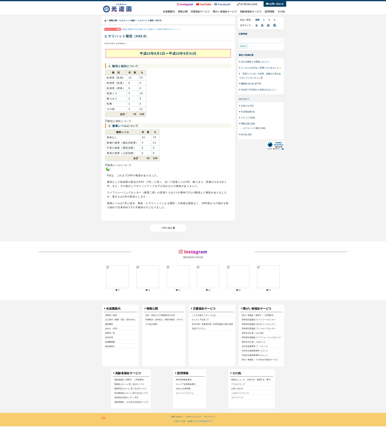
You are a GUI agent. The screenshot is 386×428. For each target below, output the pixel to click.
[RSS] (103, 416)
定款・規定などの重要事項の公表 (160, 315)
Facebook (223, 4)
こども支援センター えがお (204, 315)
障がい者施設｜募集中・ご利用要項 (257, 315)
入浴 (136, 29)
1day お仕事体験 (183, 388)
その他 (281, 11)
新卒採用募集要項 (184, 379)
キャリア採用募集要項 (186, 384)
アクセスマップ (238, 384)
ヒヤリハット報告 (113, 29)
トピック (245, 117)
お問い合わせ (276, 4)
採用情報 (269, 11)
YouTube (205, 4)
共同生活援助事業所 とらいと (255, 351)
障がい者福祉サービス (225, 11)
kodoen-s (122, 43)
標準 (257, 20)
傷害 (130, 29)
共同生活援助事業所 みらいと (255, 355)
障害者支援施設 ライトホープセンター (259, 328)
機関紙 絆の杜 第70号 (251, 83)
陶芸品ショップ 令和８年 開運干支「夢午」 (251, 379)
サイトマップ (237, 397)
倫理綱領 (109, 324)
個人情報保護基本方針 (203, 421)
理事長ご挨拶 (111, 315)
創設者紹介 (110, 346)
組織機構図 (110, 342)
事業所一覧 (110, 333)
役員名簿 (109, 337)
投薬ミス (152, 29)
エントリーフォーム (185, 393)
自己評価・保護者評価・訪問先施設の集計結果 (212, 324)
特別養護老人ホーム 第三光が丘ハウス (131, 393)
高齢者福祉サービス (251, 11)
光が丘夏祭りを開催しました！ (255, 62)
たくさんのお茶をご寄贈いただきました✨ (261, 68)
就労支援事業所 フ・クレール (255, 346)
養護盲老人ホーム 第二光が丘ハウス (130, 388)
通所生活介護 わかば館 (252, 333)
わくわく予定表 (199, 319)
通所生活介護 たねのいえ (253, 342)
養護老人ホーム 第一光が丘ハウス (129, 384)
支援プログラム (199, 328)
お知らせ (245, 105)
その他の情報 (151, 324)
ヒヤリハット (174, 29)
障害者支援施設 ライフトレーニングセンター (262, 337)
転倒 (166, 29)
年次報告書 (246, 111)
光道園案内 (169, 11)
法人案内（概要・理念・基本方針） (120, 319)
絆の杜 (244, 134)
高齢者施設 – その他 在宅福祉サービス (131, 402)
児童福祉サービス (200, 11)
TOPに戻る (167, 228)
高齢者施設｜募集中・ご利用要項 (129, 379)
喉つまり (143, 29)
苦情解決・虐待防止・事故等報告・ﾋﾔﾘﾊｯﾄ (164, 319)
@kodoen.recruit (193, 257)
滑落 (160, 29)
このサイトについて (240, 393)
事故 (125, 29)
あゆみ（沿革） (112, 328)
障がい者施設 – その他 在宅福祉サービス (260, 359)
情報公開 (183, 11)
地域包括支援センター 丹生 (126, 397)
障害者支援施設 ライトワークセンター (259, 319)
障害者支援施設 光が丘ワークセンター (259, 324)
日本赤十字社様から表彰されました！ (259, 89)
